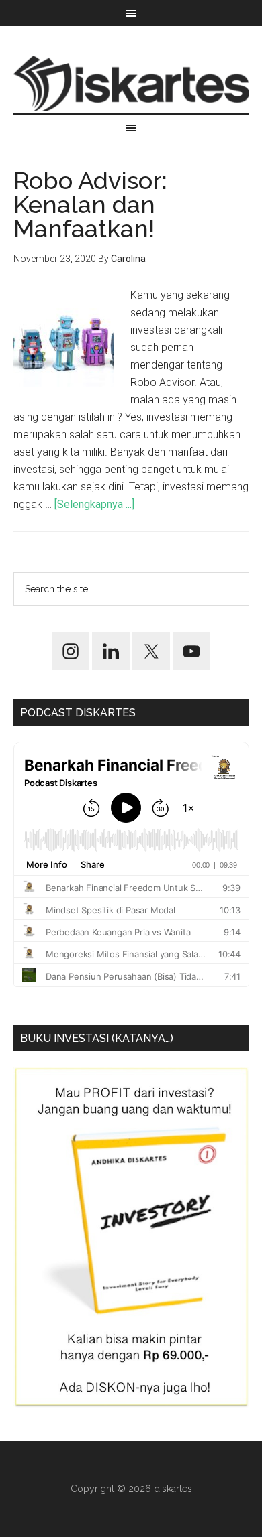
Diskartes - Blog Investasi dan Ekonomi (131, 83)
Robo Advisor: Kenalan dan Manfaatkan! (90, 204)
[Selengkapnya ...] (94, 504)
